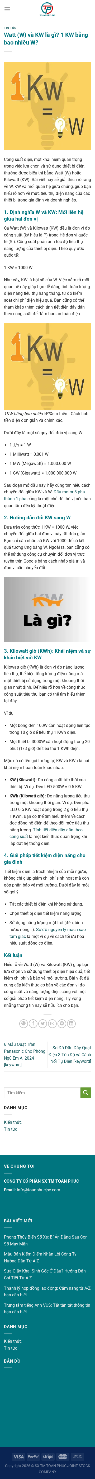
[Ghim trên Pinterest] (62, 1023)
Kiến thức (13, 1122)
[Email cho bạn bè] (52, 1023)
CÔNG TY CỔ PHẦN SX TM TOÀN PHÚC (41, 1181)
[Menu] (7, 9)
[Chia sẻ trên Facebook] (33, 1023)
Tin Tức (10, 28)
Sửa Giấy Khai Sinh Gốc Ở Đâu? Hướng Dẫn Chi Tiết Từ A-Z (45, 1274)
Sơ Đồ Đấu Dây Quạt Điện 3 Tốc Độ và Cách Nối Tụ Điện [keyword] (70, 1054)
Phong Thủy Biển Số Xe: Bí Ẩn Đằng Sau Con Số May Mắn (46, 1241)
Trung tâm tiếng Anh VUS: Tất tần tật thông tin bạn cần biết (47, 1309)
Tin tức (10, 1129)
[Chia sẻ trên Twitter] (42, 1023)
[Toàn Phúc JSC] (47, 9)
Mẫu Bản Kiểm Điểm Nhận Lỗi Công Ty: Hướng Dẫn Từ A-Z (41, 1257)
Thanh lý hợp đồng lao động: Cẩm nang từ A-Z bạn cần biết (47, 1292)
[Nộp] (85, 1092)
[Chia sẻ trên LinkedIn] (71, 1023)
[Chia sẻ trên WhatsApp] (23, 1023)
